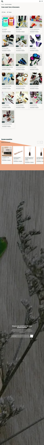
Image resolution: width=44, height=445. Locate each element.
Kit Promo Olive (18, 48)
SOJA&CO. (27, 161)
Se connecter (4, 31)
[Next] (42, 142)
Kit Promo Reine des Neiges (6, 86)
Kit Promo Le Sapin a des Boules (7, 67)
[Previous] (38, 142)
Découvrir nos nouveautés (5, 142)
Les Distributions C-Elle (34, 30)
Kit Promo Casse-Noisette (34, 86)
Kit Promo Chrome (33, 67)
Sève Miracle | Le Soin (5, 157)
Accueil (2, 4)
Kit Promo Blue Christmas (20, 67)
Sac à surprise (4, 29)
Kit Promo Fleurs (19, 29)
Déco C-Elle (4, 30)
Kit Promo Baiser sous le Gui (20, 86)
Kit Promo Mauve (33, 48)
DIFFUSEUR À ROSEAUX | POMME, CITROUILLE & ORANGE (29, 158)
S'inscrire (9, 31)
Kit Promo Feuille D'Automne (34, 29)
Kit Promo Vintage (5, 48)
